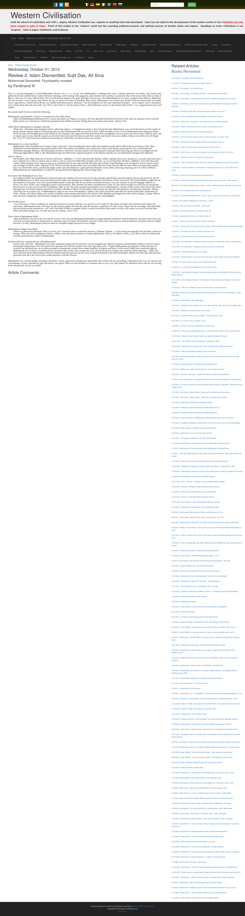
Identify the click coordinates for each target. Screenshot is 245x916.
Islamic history (126, 51)
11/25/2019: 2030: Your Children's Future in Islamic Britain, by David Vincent (199, 288)
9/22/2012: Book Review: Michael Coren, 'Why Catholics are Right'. (196, 507)
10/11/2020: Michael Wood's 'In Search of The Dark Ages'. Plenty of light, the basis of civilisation (206, 257)
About (21, 38)
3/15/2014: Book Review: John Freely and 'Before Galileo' (192, 403)
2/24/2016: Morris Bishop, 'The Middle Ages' (188, 300)
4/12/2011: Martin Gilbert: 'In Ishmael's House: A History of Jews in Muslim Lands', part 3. (204, 627)
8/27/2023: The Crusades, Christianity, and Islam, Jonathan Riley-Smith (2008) (199, 94)
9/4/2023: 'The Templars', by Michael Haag (187, 88)
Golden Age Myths (55, 51)
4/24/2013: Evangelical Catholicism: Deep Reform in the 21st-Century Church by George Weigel (206, 423)
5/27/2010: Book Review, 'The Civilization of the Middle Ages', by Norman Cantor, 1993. (203, 773)
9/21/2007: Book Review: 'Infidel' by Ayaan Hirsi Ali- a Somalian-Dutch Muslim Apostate (203, 877)
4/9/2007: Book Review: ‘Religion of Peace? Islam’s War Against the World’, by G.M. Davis (204, 888)
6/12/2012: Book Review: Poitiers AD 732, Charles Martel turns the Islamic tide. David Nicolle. (205, 523)
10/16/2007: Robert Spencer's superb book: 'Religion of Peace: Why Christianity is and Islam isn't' (206, 872)
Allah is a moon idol (89, 45)
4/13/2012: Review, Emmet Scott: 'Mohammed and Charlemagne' (195, 551)
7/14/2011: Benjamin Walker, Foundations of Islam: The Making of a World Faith (200, 622)
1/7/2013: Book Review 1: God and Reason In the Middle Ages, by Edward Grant (200, 449)
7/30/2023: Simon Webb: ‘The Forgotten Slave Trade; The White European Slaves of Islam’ (204, 99)
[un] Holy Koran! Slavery (48, 45)
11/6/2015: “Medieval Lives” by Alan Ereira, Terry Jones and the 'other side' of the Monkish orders (207, 306)
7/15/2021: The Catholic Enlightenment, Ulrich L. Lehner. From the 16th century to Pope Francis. (206, 196)
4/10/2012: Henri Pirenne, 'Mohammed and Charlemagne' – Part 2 (196, 556)
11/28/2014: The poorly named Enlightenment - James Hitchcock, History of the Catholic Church (206, 331)
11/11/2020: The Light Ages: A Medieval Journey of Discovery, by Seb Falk (198, 247)
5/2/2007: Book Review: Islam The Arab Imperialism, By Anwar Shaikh (197, 883)
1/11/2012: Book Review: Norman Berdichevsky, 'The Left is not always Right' (199, 576)
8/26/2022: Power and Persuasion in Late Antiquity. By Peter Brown (196, 147)
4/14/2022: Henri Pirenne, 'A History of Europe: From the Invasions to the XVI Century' (202, 152)
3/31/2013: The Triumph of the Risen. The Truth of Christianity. (194, 438)
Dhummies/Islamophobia (23, 51)
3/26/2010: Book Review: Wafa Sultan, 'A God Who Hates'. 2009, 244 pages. (199, 814)
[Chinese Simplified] (115, 4)
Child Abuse (134, 45)
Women (91, 58)
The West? (44, 58)
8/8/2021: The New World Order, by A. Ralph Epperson (191, 191)
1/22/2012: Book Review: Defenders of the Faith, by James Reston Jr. (196, 571)
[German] (92, 4)
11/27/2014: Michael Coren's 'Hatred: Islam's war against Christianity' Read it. (200, 336)
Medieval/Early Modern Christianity (188, 51)
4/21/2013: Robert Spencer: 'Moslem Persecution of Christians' (194, 428)
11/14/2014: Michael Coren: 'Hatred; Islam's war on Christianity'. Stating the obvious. (202, 346)
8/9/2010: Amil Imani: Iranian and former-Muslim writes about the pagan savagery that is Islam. (206, 742)
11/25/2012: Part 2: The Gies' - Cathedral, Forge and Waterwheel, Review (198, 482)
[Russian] (120, 4)
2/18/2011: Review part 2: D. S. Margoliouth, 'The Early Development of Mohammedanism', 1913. (207, 694)
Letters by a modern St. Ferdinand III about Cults (48, 38)
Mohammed (209, 51)
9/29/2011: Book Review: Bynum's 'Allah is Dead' (189, 597)
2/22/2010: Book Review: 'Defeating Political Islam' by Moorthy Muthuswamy (199, 832)
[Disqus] (84, 307)
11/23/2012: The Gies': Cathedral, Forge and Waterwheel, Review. (195, 487)
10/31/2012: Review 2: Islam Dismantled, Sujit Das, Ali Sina (193, 497)
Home (13, 38)
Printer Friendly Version (26, 65)
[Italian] (103, 4)
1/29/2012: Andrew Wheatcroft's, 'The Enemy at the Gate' (193, 566)
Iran (88, 51)
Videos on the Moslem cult (60, 58)
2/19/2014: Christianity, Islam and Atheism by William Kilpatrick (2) (195, 408)
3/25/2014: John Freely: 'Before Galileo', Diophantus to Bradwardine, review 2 (200, 397)
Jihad (152, 51)
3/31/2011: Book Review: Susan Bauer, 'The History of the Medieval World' (198, 645)
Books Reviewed (105, 45)
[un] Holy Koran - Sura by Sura (25, 45)
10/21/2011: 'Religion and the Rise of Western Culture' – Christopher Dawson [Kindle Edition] (205, 591)
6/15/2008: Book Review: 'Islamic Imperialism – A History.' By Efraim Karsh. (199, 857)
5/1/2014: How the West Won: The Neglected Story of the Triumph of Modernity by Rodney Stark (206, 380)
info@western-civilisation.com (143, 906)
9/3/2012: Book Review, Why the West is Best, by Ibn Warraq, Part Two (197, 512)
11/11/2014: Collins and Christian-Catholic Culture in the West (194, 351)
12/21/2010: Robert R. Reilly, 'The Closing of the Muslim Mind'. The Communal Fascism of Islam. (206, 704)
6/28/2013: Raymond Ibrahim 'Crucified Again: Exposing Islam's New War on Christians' (203, 418)
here (70, 93)
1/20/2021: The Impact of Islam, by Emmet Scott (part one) (193, 237)
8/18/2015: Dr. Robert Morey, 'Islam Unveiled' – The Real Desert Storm (197, 316)
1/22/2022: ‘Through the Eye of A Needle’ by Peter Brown (192, 157)
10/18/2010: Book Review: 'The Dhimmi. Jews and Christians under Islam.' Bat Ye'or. (202, 724)
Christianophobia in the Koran (170, 45)
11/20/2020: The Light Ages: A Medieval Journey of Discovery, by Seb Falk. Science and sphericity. (206, 242)
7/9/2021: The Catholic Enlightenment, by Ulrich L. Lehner (192, 201)
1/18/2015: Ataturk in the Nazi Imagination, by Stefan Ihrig (193, 326)
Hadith (68, 51)
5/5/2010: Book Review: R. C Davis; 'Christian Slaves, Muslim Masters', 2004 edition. (202, 793)
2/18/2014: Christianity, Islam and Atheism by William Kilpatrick (194, 413)
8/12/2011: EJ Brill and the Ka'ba (183, 612)
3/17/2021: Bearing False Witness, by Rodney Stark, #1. (191, 216)
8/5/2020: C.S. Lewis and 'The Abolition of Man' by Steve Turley (194, 267)
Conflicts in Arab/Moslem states (196, 45)
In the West (79, 51)
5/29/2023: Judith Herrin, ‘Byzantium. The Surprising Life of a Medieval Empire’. (200, 122)
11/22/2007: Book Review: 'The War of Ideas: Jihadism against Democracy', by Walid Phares (204, 867)
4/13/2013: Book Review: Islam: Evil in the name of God (192, 433)
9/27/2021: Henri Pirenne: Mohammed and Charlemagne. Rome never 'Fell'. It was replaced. (205, 180)
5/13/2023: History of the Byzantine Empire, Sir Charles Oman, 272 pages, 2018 (200, 137)
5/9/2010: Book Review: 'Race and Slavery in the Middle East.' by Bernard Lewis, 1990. (203, 783)
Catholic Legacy (120, 45)
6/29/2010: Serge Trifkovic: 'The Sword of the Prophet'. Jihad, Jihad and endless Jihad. (202, 752)
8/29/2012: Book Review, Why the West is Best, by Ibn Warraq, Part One (198, 517)
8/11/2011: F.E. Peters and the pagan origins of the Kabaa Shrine (195, 617)
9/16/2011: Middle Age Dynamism (184, 602)
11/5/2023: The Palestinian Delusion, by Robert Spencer (192, 83)
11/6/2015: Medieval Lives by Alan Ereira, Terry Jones (191, 311)
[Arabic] (109, 4)
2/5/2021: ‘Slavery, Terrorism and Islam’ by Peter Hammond (193, 221)
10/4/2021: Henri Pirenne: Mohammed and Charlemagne (192, 175)
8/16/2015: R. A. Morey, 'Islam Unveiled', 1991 (188, 321)
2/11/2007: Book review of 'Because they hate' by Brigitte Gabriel (195, 898)
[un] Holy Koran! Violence (69, 45)
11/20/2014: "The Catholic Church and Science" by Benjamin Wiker (195, 341)
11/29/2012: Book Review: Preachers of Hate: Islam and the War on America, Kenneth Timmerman (207, 471)
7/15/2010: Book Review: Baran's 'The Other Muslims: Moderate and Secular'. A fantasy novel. (206, 747)
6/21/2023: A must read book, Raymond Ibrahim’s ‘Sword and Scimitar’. (197, 117)
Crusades (214, 45)
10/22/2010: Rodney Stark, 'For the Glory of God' (189, 714)
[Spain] (98, 4)
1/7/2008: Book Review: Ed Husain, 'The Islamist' (189, 862)
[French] (87, 4)
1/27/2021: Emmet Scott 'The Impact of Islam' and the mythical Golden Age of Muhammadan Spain (207, 226)
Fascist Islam (40, 51)
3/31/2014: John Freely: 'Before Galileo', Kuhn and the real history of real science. (201, 392)
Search (191, 5)
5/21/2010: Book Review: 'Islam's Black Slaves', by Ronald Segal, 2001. (197, 778)
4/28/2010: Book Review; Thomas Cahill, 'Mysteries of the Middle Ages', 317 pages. (201, 803)
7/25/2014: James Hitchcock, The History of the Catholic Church (194, 364)
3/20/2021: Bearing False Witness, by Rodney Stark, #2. (191, 211)
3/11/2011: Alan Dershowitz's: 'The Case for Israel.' (190, 683)
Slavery (17, 58)
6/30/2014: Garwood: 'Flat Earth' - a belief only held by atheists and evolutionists (200, 374)
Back (10, 65)
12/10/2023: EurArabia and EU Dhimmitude (187, 78)
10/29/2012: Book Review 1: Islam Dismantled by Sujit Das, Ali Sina (195, 502)
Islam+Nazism (112, 51)
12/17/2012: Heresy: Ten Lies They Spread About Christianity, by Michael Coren (200, 461)
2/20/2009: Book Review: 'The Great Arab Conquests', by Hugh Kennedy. (198, 847)
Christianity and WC (149, 45)
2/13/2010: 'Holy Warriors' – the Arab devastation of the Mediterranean (198, 837)
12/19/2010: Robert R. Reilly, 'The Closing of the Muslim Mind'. (194, 709)
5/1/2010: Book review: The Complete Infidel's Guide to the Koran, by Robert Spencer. (202, 798)
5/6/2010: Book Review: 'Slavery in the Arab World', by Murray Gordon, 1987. (199, 788)
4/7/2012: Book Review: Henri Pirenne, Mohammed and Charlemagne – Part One (201, 561)
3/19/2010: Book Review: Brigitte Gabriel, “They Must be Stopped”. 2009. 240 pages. (202, 819)
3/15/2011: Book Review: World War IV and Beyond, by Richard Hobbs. (197, 678)
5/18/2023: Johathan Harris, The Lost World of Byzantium (192, 132)
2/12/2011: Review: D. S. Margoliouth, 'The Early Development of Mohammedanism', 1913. (205, 699)
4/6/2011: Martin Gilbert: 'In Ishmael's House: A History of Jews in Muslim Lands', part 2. (203, 632)
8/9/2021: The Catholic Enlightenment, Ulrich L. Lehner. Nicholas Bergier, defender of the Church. (207, 186)
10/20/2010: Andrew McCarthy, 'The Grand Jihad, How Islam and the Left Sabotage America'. (205, 719)
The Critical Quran (29, 58)
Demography (226, 45)
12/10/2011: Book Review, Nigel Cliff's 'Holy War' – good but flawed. (196, 581)
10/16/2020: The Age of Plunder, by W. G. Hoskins (189, 252)
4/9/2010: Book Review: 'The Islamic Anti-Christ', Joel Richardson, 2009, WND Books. (202, 809)
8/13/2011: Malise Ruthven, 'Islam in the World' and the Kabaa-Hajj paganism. (200, 607)
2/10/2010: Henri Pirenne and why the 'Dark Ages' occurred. (193, 842)
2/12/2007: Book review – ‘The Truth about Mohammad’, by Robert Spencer (199, 893)
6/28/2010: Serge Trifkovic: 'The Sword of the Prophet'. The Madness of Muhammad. (202, 757)
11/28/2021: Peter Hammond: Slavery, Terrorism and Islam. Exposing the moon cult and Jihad (205, 163)
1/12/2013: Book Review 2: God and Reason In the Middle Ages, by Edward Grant (201, 443)
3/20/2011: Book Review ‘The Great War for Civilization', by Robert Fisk (197, 666)
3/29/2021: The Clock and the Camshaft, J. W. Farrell (190, 206)
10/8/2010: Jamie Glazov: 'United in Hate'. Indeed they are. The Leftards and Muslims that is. (205, 729)
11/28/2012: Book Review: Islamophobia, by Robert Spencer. (193, 477)
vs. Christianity (79, 58)
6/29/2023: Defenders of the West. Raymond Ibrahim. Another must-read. (198, 111)
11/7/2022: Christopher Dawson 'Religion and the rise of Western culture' (198, 142)
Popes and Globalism (225, 51)
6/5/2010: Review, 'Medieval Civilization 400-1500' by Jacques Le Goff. (197, 763)
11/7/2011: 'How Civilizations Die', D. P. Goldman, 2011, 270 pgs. (195, 586)
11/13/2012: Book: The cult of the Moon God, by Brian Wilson (194, 492)
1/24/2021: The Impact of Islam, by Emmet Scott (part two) (193, 231)
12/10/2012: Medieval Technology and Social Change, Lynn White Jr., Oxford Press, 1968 (203, 466)
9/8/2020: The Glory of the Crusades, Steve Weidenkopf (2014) (194, 262)
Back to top (122, 911)
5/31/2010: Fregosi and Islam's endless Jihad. (188, 768)
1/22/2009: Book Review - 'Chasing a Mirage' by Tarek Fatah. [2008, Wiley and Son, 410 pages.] (206, 852)
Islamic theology (140, 51)
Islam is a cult (98, 51)
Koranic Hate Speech (164, 51)
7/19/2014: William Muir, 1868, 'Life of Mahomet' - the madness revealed (198, 369)
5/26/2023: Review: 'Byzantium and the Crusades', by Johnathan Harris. (197, 127)
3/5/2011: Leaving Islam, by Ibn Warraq (186, 689)
